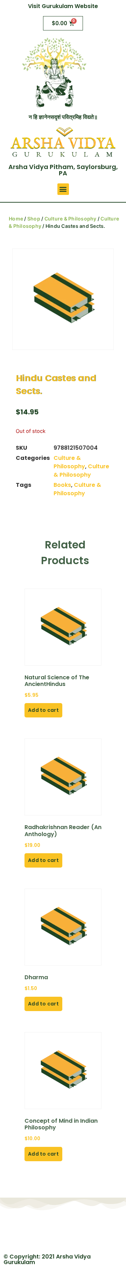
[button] (63, 189)
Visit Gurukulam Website (63, 6)
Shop (33, 219)
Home (16, 219)
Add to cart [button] (43, 710)
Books (62, 485)
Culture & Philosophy (70, 219)
